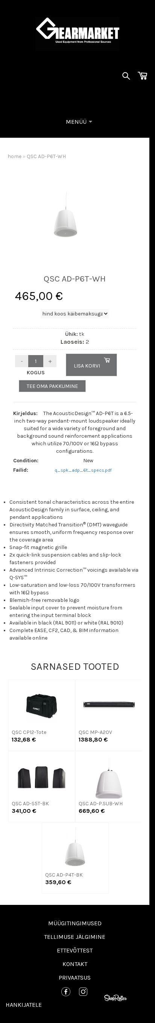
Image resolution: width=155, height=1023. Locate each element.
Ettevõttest (75, 950)
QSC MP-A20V (95, 732)
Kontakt (74, 964)
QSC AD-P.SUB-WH (101, 803)
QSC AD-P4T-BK (64, 875)
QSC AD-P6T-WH (46, 156)
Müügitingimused (75, 923)
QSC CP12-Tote (29, 732)
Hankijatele (24, 1004)
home (14, 156)
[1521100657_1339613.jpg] (65, 214)
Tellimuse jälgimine (74, 936)
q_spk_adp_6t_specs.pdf (83, 470)
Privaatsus (75, 977)
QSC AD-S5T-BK (30, 803)
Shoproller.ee (117, 998)
